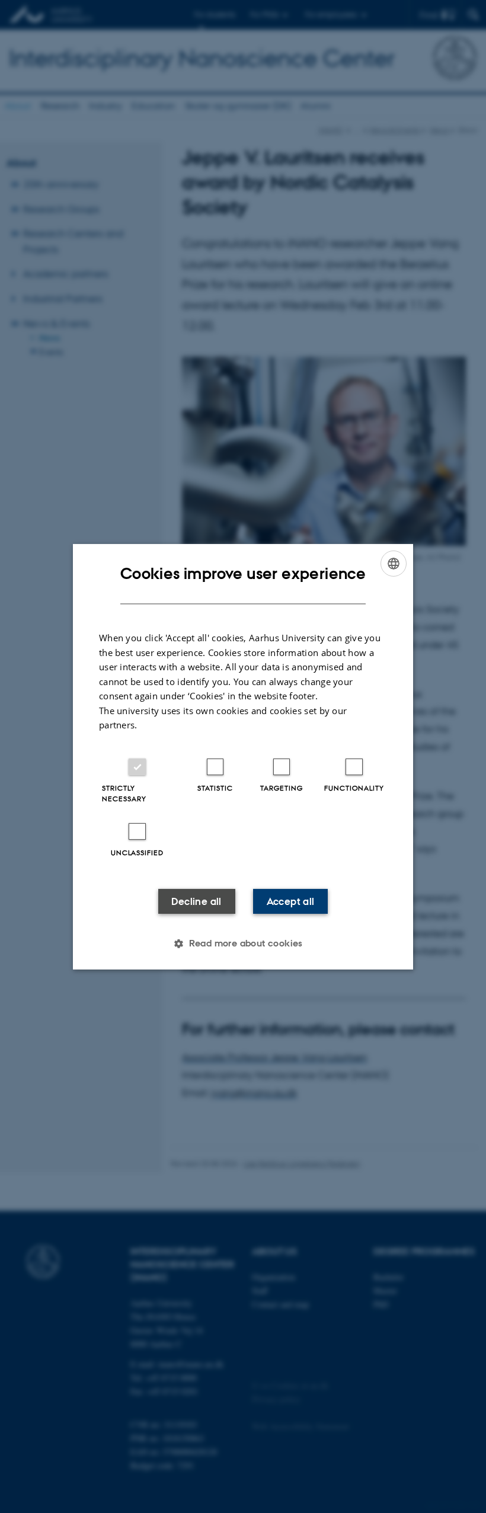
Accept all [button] (291, 901)
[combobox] (393, 563)
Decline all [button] (196, 901)
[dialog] (243, 756)
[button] (243, 943)
